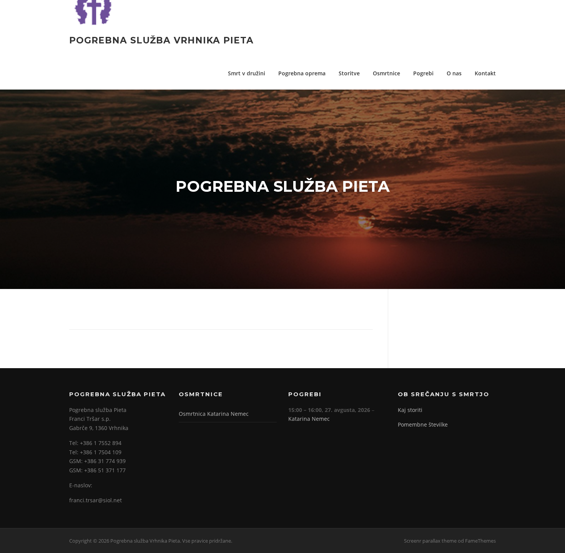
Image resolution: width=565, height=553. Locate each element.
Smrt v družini (246, 73)
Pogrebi (423, 73)
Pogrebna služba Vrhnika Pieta (161, 40)
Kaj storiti (410, 410)
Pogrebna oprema (302, 73)
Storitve (349, 73)
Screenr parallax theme (430, 540)
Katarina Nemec (309, 418)
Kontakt (485, 73)
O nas (454, 73)
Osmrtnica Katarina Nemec (214, 413)
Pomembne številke (423, 424)
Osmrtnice (386, 73)
